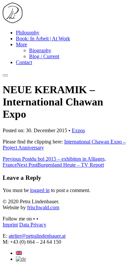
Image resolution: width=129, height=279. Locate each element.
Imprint (10, 224)
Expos (78, 130)
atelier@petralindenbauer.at (37, 236)
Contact (24, 62)
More (21, 44)
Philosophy (27, 32)
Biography (40, 50)
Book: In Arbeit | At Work (43, 38)
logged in (40, 190)
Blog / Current (44, 56)
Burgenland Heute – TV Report (60, 165)
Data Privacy (32, 224)
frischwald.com (43, 207)
